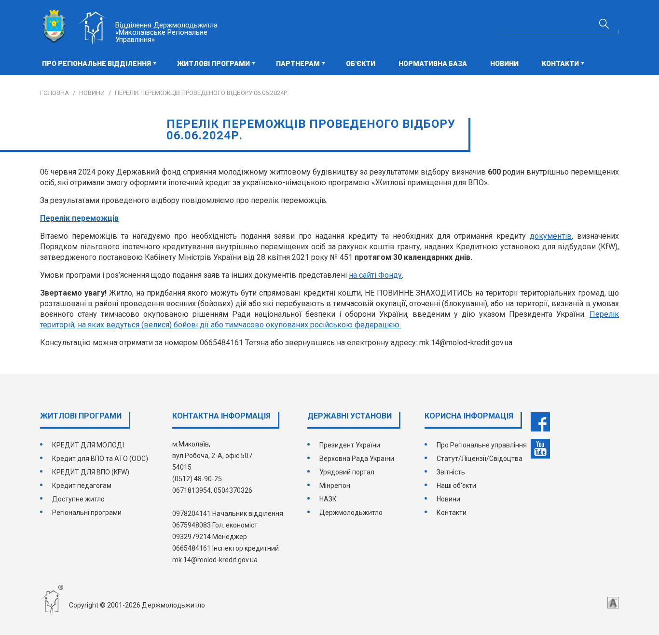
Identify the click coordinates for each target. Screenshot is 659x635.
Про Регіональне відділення (96, 64)
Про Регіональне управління (482, 445)
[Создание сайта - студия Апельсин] (613, 602)
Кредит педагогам (81, 485)
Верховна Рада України (356, 458)
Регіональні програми (87, 512)
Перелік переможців (79, 218)
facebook (540, 422)
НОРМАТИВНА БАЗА (432, 64)
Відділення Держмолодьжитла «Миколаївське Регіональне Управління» (166, 32)
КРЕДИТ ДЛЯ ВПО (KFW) (90, 472)
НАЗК (328, 499)
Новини (504, 64)
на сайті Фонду (375, 275)
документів (551, 236)
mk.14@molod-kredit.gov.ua (215, 560)
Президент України (349, 445)
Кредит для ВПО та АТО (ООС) (100, 458)
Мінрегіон (334, 485)
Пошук (604, 23)
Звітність (451, 472)
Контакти (452, 512)
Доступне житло (78, 499)
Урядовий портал (346, 472)
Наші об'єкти (456, 485)
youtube (540, 449)
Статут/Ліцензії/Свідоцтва (479, 458)
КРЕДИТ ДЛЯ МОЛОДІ (88, 445)
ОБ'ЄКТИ (360, 64)
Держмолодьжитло (351, 512)
